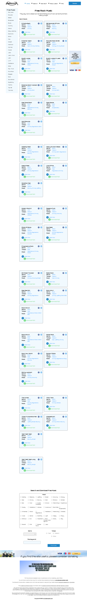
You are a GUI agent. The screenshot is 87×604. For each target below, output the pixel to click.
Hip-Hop (10, 47)
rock (29, 123)
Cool (31, 503)
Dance (10, 28)
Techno (10, 84)
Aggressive (39, 512)
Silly (62, 518)
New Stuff (44, 3)
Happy (54, 515)
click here (72, 582)
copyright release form (63, 582)
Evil (31, 518)
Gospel (10, 41)
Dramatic (63, 511)
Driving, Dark (31, 90)
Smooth (24, 524)
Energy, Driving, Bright (58, 46)
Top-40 (10, 87)
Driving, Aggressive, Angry (59, 358)
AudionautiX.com (49, 598)
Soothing (39, 515)
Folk (9, 39)
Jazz (9, 52)
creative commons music (27, 585)
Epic (23, 503)
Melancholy (56, 511)
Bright (46, 497)
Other (9, 66)
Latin (9, 58)
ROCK (29, 25)
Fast (29, 61)
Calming (24, 497)
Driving (29, 28)
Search (35, 3)
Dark (46, 500)
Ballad (9, 17)
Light (46, 515)
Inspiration (40, 518)
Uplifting (39, 497)
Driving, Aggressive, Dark (34, 126)
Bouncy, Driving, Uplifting (34, 188)
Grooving (55, 497)
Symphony (11, 82)
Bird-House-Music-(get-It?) (47, 520)
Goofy (54, 518)
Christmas (24, 511)
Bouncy (54, 28)
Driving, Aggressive (33, 170)
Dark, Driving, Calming (33, 46)
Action (31, 511)
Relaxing (32, 497)
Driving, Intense (56, 402)
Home (28, 3)
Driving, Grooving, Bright (34, 278)
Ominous (24, 518)
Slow (54, 536)
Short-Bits (55, 507)
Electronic (10, 33)
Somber (63, 500)
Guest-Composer (38, 503)
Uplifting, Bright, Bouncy (34, 421)
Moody (23, 507)
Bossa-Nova (38, 525)
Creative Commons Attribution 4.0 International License (55, 585)
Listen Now (27, 32)
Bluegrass (11, 20)
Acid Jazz (10, 12)
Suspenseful (55, 107)
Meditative (11, 63)
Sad (23, 500)
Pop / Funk (11, 68)
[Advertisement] (75, 28)
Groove (47, 503)
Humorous (48, 507)
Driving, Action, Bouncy (58, 421)
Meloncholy (56, 503)
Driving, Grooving (57, 213)
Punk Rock (11, 71)
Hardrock (10, 44)
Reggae (10, 74)
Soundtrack (11, 79)
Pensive (55, 500)
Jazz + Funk (11, 55)
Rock (9, 76)
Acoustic (10, 15)
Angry (62, 515)
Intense (39, 507)
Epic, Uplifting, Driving (57, 339)
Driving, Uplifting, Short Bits (59, 295)
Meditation (48, 511)
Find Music (54, 545)
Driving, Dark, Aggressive (59, 151)
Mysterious (64, 503)
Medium (30, 26)
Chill (31, 524)
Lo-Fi (9, 60)
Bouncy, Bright (31, 439)
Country (10, 25)
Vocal (23, 515)
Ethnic (9, 36)
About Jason (54, 3)
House (10, 50)
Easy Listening (12, 31)
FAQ (62, 3)
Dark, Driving (55, 278)
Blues (9, 23)
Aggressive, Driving (57, 170)
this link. (60, 590)
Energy (63, 497)
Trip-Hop (10, 90)
